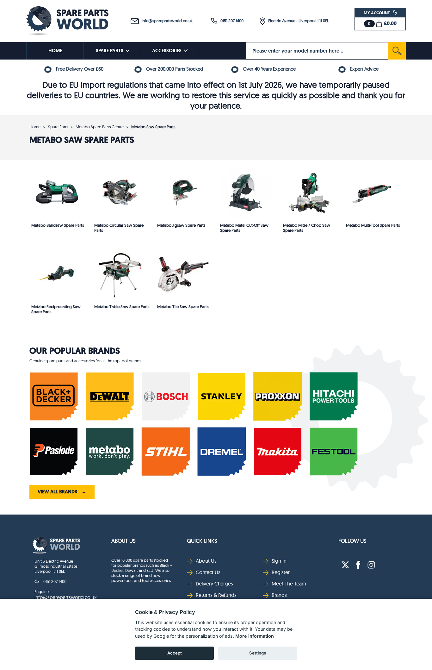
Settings (257, 652)
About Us (123, 540)
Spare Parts (58, 126)
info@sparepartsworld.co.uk (166, 20)
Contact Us (208, 572)
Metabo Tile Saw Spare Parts (182, 306)
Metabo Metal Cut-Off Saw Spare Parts (244, 228)
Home (34, 126)
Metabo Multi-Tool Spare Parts (373, 225)
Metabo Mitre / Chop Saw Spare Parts (306, 228)
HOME (55, 50)
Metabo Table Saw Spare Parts (121, 306)
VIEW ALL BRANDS (62, 492)
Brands (279, 595)
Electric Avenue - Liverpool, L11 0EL (297, 20)
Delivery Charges (214, 583)
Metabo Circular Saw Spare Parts (119, 228)
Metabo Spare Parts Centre (100, 126)
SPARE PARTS (109, 50)
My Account (377, 13)
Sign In (279, 561)
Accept (174, 652)
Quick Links (202, 540)
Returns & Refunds (216, 595)
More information (254, 636)
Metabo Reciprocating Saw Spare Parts (56, 309)
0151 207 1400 (231, 20)
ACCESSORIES (167, 50)
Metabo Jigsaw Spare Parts (181, 225)
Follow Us (352, 540)
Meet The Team (289, 583)
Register (281, 572)
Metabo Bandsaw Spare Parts (57, 225)
